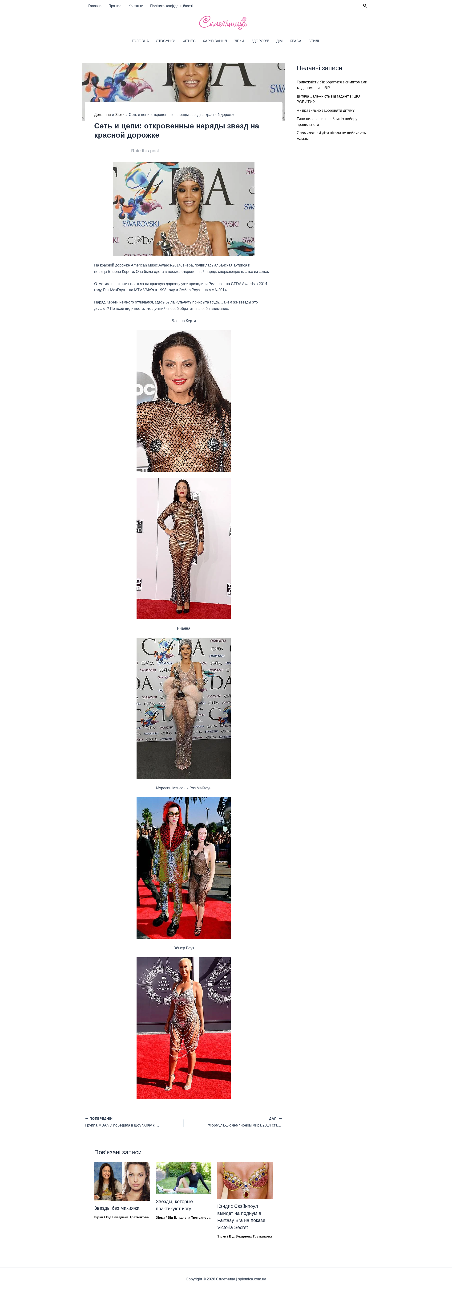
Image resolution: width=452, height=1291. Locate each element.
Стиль (314, 41)
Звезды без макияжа (116, 1208)
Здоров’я (260, 41)
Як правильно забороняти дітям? (326, 110)
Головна (94, 6)
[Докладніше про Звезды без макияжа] (122, 1181)
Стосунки (165, 41)
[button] (365, 6)
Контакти (136, 6)
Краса (295, 41)
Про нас (115, 6)
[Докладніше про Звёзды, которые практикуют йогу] (184, 1178)
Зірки (239, 41)
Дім (279, 41)
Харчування (215, 41)
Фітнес (189, 41)
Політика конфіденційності (171, 6)
